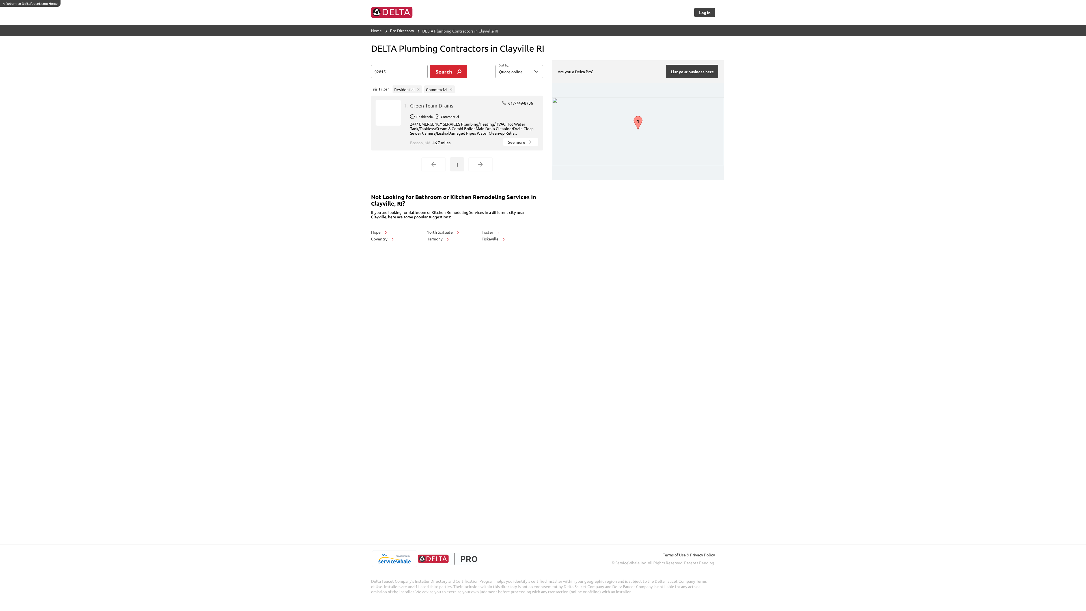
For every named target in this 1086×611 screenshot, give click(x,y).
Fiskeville (490, 238)
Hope (376, 231)
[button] (519, 71)
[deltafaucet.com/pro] (447, 559)
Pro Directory (402, 30)
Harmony (434, 238)
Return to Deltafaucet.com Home (30, 3)
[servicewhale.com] (394, 558)
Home (376, 30)
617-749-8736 (520, 103)
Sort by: (504, 65)
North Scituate (440, 231)
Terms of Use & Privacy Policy (689, 554)
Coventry (379, 238)
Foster (488, 231)
